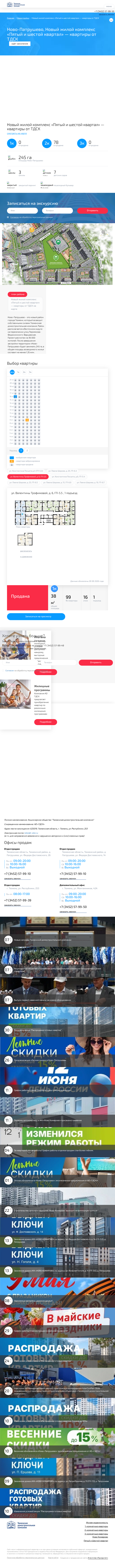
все (12, 372)
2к (24, 372)
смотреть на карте (17, 133)
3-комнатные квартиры (96, 1533)
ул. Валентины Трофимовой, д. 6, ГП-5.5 (28, 476)
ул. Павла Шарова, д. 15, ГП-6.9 (57, 482)
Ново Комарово (100, 1537)
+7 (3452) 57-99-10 (17, 873)
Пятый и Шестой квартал (96, 1540)
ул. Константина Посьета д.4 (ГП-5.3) (26, 471)
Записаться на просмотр (38, 616)
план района (17, 294)
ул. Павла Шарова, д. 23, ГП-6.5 (24, 482)
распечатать (26, 551)
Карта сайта (53, 1558)
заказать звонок (106, 14)
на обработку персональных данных (31, 217)
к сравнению (26, 556)
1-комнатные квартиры (96, 1526)
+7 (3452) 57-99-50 (104, 11)
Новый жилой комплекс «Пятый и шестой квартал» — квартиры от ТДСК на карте (25, 304)
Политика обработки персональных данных (25, 1558)
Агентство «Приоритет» (98, 1558)
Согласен (14, 217)
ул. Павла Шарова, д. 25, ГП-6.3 (63, 471)
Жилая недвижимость (97, 1522)
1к (18, 372)
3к (30, 372)
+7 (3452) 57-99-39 (17, 900)
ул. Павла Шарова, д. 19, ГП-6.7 (90, 482)
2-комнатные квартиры (96, 1530)
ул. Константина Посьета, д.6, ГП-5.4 (68, 476)
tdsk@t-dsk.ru (31, 833)
